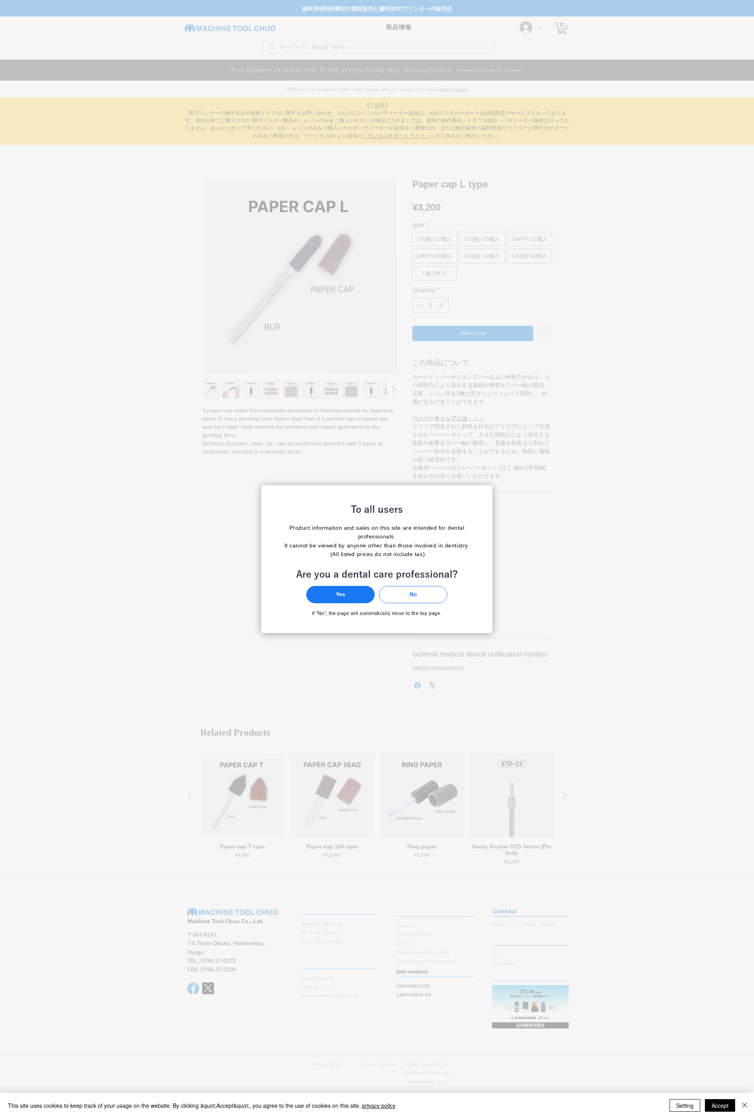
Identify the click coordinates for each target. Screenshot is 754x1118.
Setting (685, 1105)
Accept (720, 1105)
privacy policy (378, 1105)
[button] (340, 594)
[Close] (744, 1105)
